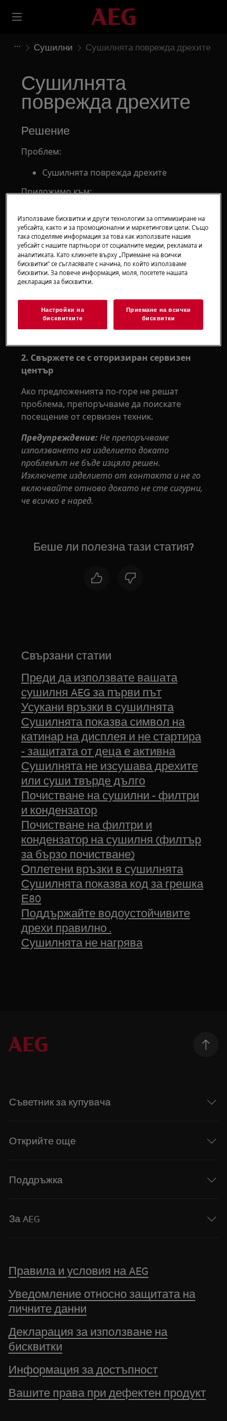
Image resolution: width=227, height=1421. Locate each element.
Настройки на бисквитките (62, 314)
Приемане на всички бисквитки (158, 314)
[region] (114, 270)
